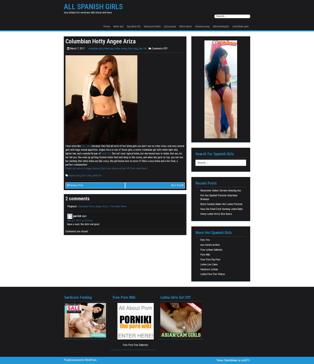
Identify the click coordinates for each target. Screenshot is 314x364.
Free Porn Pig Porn (210, 259)
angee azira (74, 175)
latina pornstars (152, 26)
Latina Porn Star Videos (212, 274)
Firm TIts (205, 239)
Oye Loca (133, 48)
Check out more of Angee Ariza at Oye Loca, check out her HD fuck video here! (106, 168)
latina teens (185, 26)
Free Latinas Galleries (211, 249)
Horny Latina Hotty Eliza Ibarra (216, 213)
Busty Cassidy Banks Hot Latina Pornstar (221, 204)
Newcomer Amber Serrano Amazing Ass (220, 190)
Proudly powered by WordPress (80, 360)
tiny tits (143, 48)
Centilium (230, 360)
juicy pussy (170, 26)
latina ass (118, 26)
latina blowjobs (221, 26)
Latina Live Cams (209, 264)
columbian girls (240, 26)
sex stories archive (210, 244)
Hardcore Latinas (209, 269)
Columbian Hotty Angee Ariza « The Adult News (102, 206)
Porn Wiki (205, 254)
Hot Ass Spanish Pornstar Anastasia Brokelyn (218, 197)
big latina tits (134, 26)
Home (107, 26)
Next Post (176, 185)
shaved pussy (202, 26)
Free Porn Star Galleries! (135, 344)
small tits (106, 153)
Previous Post (75, 185)
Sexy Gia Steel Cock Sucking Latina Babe (221, 209)
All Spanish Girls (93, 7)
